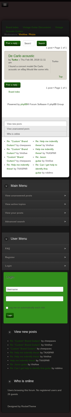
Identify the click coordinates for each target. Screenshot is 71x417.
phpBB (23, 104)
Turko (55, 61)
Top (61, 76)
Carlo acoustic (21, 56)
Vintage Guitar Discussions (37, 27)
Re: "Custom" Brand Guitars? (25, 341)
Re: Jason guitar (18, 364)
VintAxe (23, 34)
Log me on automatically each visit (27, 307)
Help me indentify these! (22, 360)
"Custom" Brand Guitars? (23, 348)
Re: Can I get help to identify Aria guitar (46, 168)
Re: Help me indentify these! (25, 352)
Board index (12, 27)
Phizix (32, 34)
